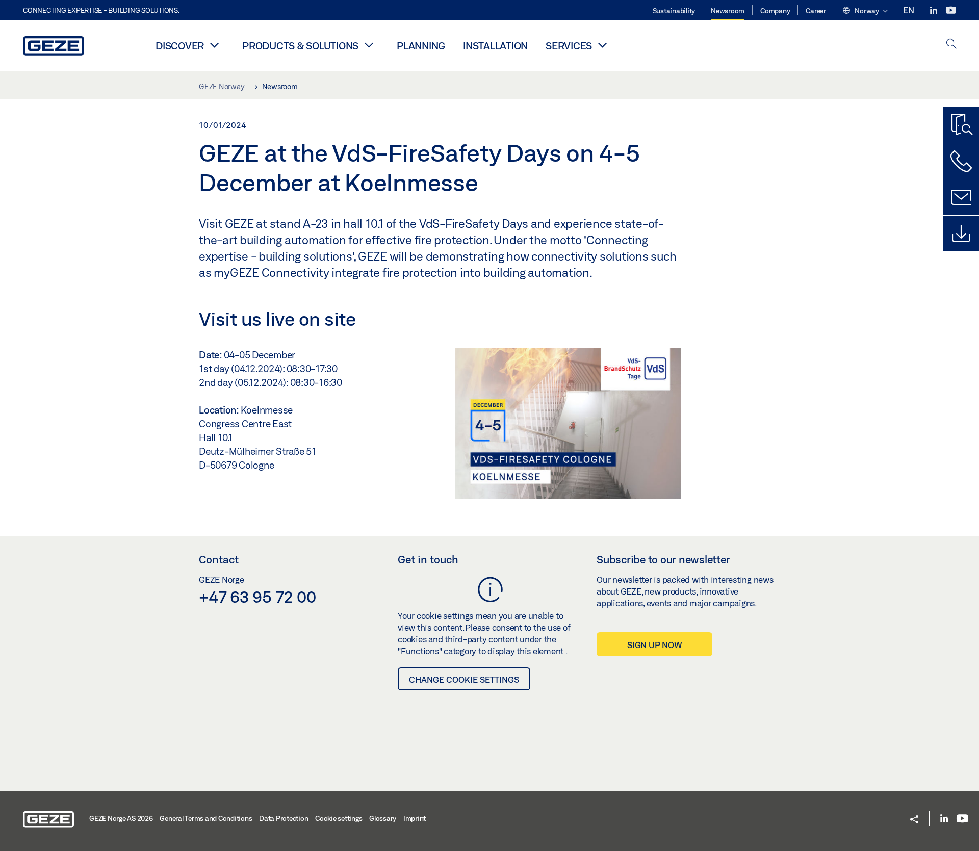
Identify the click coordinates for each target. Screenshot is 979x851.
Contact (219, 559)
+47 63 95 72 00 (257, 596)
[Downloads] (961, 233)
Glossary (382, 818)
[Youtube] (951, 10)
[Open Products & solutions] (368, 44)
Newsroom (727, 11)
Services (569, 45)
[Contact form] (961, 197)
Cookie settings (338, 818)
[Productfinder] (961, 125)
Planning (421, 45)
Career (816, 11)
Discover (180, 45)
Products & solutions (300, 45)
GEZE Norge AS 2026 (121, 818)
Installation (495, 45)
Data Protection (283, 818)
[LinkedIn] (934, 10)
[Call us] (961, 161)
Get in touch (428, 559)
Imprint (414, 818)
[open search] (951, 45)
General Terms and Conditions (206, 818)
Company (775, 11)
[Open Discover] (214, 44)
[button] (865, 11)
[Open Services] (602, 44)
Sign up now (654, 645)
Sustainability (674, 11)
